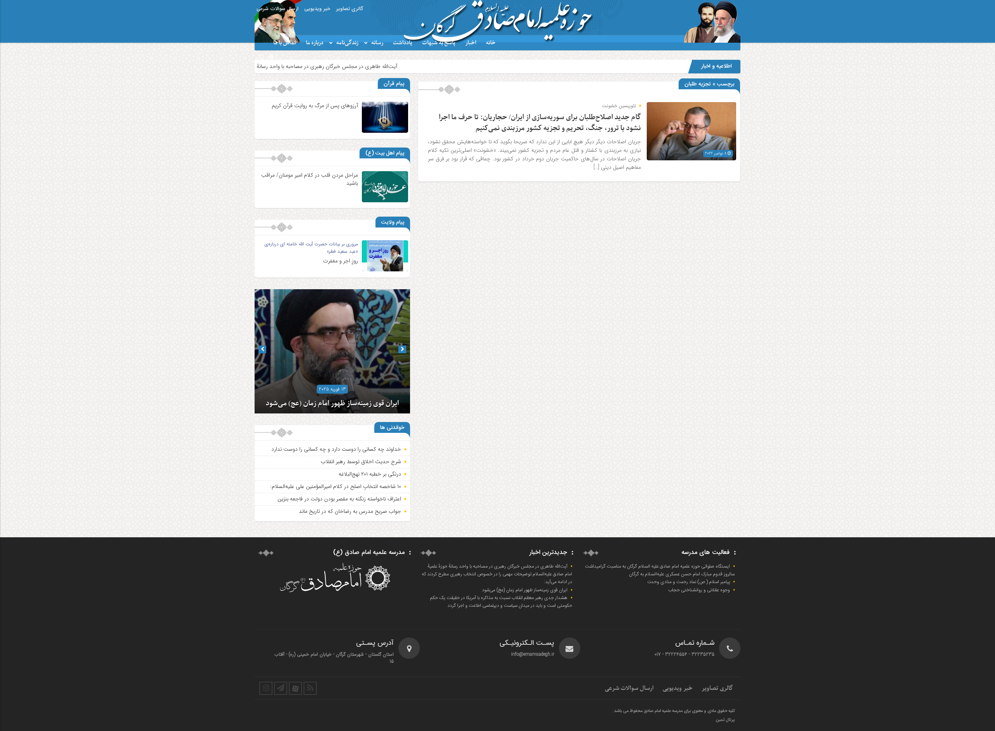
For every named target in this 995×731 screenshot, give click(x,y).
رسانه (377, 43)
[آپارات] (295, 688)
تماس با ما (284, 43)
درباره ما (314, 43)
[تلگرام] (280, 688)
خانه (491, 43)
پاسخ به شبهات (439, 43)
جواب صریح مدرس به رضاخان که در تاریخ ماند (350, 511)
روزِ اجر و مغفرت (340, 261)
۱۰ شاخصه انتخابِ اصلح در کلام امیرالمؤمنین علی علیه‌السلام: (335, 486)
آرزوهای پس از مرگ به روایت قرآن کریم (315, 105)
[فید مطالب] (310, 688)
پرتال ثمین (725, 720)
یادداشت (402, 43)
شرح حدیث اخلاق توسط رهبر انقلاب (361, 461)
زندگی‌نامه (347, 43)
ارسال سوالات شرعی (277, 9)
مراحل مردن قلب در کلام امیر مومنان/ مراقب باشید (309, 179)
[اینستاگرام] (265, 688)
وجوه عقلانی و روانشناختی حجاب (699, 590)
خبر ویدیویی (317, 9)
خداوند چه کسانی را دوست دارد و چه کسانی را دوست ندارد (336, 449)
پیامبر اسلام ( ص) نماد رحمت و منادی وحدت (688, 582)
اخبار (470, 43)
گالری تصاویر (349, 9)
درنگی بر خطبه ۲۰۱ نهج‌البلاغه (370, 474)
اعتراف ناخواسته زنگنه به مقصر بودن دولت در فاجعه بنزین (339, 499)
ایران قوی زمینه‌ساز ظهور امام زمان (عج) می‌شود (332, 403)
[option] (332, 351)
